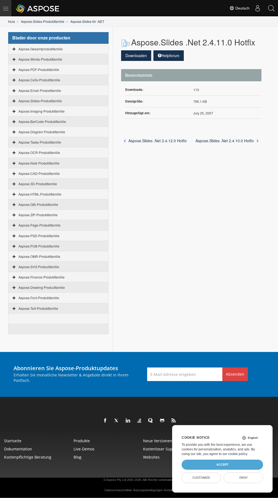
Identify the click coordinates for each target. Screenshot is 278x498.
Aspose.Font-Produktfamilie (38, 297)
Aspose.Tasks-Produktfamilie (39, 142)
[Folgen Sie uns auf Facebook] (105, 420)
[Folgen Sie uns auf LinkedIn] (128, 420)
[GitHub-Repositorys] (162, 420)
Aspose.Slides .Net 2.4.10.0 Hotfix (224, 140)
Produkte (82, 440)
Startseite (12, 440)
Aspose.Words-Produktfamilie (40, 59)
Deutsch (241, 8)
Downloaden (136, 55)
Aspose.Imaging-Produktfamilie (41, 111)
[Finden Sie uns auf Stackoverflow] (139, 420)
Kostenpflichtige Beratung (27, 457)
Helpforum (170, 55)
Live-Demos (84, 448)
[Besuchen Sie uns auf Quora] (150, 420)
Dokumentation (18, 448)
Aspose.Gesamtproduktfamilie (40, 49)
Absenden (235, 374)
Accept (222, 464)
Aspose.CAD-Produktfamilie (39, 173)
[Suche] (271, 8)
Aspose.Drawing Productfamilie (41, 287)
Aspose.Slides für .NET (87, 21)
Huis (11, 21)
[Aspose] (37, 8)
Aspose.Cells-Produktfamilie (39, 80)
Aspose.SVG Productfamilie (38, 266)
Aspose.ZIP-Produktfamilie (38, 214)
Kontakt (169, 490)
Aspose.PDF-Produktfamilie (38, 69)
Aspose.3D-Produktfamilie (37, 183)
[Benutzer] (257, 8)
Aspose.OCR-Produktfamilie (39, 152)
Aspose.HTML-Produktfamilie (39, 194)
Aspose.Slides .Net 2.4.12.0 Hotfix (157, 140)
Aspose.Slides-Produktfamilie (42, 21)
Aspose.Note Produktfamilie (38, 163)
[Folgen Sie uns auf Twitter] (116, 420)
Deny (243, 477)
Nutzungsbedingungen (148, 490)
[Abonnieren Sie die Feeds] (173, 420)
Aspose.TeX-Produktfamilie (38, 308)
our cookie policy (234, 454)
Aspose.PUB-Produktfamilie (38, 246)
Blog (77, 457)
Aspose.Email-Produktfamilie (39, 90)
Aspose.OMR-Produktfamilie (39, 256)
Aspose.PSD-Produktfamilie (38, 235)
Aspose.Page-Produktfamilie (39, 225)
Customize (201, 477)
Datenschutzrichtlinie (118, 490)
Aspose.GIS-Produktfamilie (38, 204)
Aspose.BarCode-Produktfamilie (42, 121)
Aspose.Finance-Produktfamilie (41, 277)
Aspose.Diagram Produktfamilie (41, 131)
